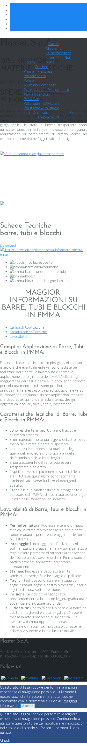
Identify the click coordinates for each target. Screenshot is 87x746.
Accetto (27, 706)
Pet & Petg (32, 99)
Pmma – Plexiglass (38, 71)
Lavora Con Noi (58, 57)
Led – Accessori (36, 112)
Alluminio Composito (40, 85)
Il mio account (48, 117)
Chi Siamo (54, 48)
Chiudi (5, 740)
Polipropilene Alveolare (41, 103)
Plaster (53, 43)
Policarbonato (35, 76)
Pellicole (30, 80)
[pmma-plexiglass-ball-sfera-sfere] (32, 154)
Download (8, 245)
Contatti (76, 112)
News (50, 62)
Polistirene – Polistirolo (41, 108)
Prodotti (41, 66)
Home (30, 62)
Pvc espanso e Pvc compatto (46, 89)
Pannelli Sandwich (37, 94)
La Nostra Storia (58, 53)
